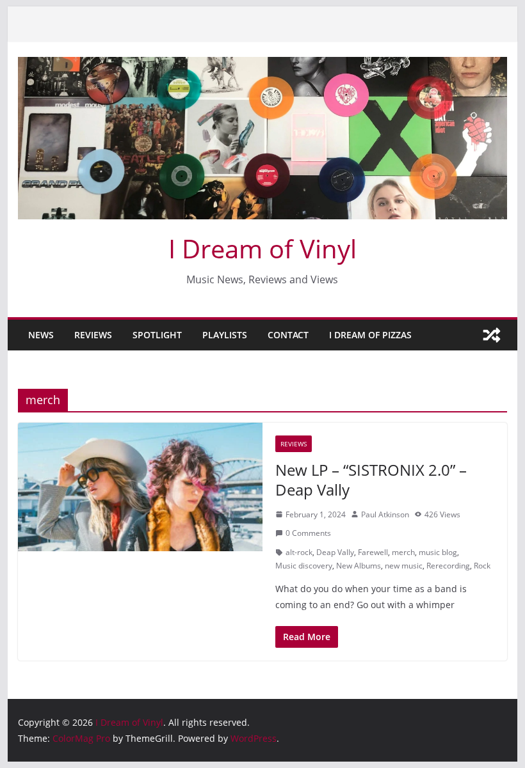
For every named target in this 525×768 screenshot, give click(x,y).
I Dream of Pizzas (370, 335)
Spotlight (157, 335)
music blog (438, 552)
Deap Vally (335, 552)
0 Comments (308, 533)
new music (404, 565)
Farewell (373, 552)
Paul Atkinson (385, 514)
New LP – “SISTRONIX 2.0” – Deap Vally (371, 479)
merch (403, 552)
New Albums (358, 565)
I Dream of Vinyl (262, 248)
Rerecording (448, 565)
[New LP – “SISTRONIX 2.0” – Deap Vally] (140, 487)
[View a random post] (491, 335)
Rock (482, 565)
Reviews (93, 335)
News (41, 335)
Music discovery (303, 565)
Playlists (224, 335)
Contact (288, 335)
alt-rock (299, 552)
